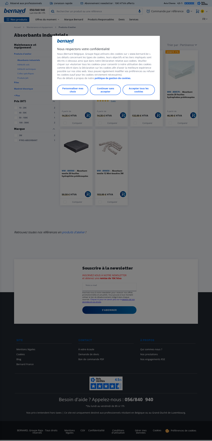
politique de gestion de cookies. (113, 78)
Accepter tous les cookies (139, 90)
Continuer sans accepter (105, 90)
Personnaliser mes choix (72, 90)
